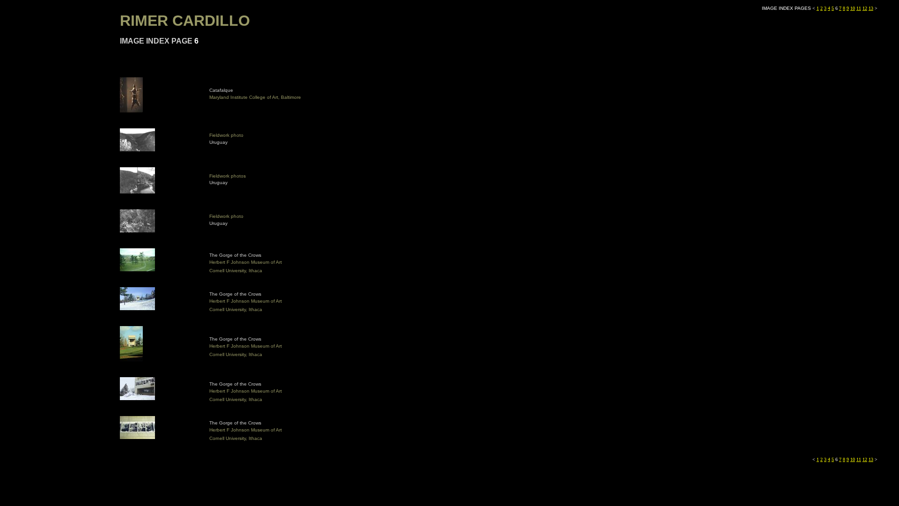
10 (852, 8)
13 (871, 8)
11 (858, 8)
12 (864, 8)
